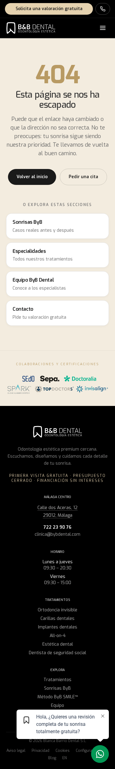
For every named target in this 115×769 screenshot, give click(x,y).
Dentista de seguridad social (57, 653)
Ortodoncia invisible (57, 610)
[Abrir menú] (103, 28)
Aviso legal (15, 750)
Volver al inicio (32, 177)
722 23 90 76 (57, 527)
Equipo (57, 705)
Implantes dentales (57, 627)
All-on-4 (58, 636)
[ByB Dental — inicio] (31, 28)
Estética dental (57, 644)
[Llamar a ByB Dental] (102, 9)
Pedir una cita (83, 177)
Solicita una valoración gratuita (49, 9)
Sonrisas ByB (57, 688)
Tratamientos (57, 680)
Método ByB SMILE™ (57, 697)
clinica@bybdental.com (57, 534)
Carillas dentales (57, 618)
